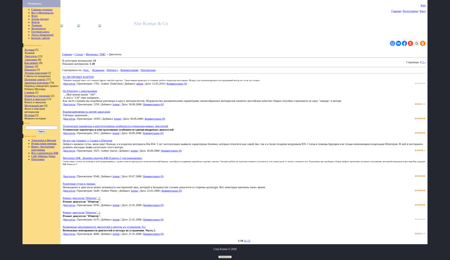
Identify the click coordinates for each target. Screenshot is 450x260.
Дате (85, 70)
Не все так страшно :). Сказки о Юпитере (87, 140)
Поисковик (38, 159)
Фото (34, 15)
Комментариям (129, 70)
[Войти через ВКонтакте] (398, 43)
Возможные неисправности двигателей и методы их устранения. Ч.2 (104, 226)
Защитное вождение (36, 82)
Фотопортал (38, 28)
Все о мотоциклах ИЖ (44, 153)
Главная (396, 11)
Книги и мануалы (35, 99)
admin (139, 83)
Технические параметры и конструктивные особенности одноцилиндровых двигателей (115, 126)
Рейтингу (112, 70)
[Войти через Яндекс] (410, 43)
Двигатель (30, 56)
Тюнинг (29, 66)
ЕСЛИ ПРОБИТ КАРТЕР (78, 76)
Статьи (79, 54)
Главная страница (42, 9)
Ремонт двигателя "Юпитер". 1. (82, 212)
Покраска (30, 69)
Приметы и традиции (37, 95)
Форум (35, 22)
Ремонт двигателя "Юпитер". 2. (82, 198)
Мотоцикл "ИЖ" (96, 54)
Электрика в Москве (43, 140)
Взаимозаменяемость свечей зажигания (86, 111)
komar (116, 104)
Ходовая (29, 49)
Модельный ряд (33, 105)
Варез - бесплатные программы (42, 148)
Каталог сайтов (40, 38)
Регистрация (410, 11)
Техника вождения (35, 72)
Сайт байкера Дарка (43, 156)
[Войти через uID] (392, 43)
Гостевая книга (40, 31)
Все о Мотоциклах (42, 12)
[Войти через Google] (416, 43)
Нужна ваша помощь (43, 143)
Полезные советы (35, 79)
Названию (98, 70)
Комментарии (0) (177, 83)
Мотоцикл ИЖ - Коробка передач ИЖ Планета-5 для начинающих (102, 158)
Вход (423, 11)
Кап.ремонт (31, 62)
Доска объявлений (42, 34)
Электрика (30, 59)
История (29, 115)
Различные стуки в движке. (79, 183)
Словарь (29, 92)
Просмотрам (148, 70)
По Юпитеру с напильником (80, 91)
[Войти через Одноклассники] (422, 43)
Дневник (36, 25)
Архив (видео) (40, 19)
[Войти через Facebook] (404, 43)
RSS (423, 5)
